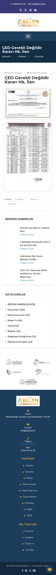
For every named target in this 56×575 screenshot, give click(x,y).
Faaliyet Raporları (29, 490)
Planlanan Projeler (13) (20, 341)
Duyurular (39, 56)
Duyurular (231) (16, 309)
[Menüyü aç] (28, 36)
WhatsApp (12, 204)
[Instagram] (26, 10)
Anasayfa (6, 56)
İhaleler (29, 478)
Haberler (22, 56)
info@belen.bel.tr (38, 4)
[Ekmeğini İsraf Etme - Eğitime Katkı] (41, 372)
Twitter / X (34, 199)
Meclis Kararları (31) (19, 314)
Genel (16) (13, 325)
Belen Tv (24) (15, 320)
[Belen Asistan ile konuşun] (50, 569)
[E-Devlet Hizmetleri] (14, 372)
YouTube (29, 550)
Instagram (29, 537)
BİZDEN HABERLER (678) (21, 304)
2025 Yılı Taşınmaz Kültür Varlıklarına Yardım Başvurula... (33, 273)
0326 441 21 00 (19, 4)
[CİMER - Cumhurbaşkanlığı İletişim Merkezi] (41, 362)
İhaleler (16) (14, 331)
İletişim (29, 509)
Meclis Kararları (29, 484)
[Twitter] (31, 10)
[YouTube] (35, 10)
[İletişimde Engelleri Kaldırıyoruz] (28, 382)
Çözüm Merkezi (29, 497)
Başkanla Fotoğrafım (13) (22, 336)
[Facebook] (21, 10)
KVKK (29, 515)
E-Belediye (29, 503)
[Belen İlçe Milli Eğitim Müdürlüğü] (14, 362)
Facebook (19, 199)
